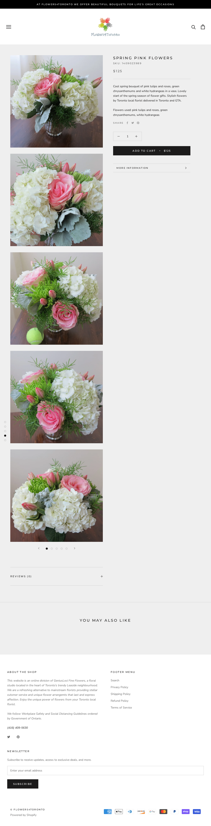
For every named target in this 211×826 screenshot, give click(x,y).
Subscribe (22, 783)
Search (115, 680)
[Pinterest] (138, 123)
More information (132, 167)
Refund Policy (119, 701)
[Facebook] (127, 123)
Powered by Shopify (23, 815)
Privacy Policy (119, 687)
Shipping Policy (120, 694)
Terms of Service (121, 708)
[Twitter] (132, 123)
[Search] (193, 27)
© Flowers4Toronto (27, 809)
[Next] (74, 548)
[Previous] (38, 548)
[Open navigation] (8, 27)
